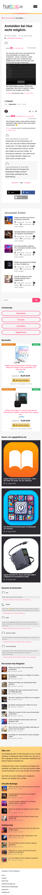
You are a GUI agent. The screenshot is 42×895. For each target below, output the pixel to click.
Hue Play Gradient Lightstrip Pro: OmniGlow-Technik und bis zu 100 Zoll (22, 802)
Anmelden (21, 326)
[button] (13, 192)
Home (3, 875)
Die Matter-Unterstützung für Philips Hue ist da (23, 705)
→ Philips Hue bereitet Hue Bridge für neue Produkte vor (17, 642)
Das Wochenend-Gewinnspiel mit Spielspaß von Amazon (20, 528)
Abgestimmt (12, 104)
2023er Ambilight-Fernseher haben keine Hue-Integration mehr (23, 720)
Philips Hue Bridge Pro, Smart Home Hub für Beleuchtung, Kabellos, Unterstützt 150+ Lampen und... (21, 412)
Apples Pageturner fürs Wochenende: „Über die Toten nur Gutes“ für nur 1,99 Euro (20, 480)
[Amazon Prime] (21, 372)
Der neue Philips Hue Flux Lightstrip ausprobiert (23, 858)
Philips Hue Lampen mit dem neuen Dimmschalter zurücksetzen (24, 713)
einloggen (27, 182)
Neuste (19, 104)
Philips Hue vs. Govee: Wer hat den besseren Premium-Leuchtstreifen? (22, 851)
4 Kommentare (26, 255)
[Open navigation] (35, 6)
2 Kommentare (26, 224)
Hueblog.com (15, 778)
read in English (18, 226)
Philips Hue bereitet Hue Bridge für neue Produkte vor (24, 809)
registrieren (15, 182)
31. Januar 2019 (11, 130)
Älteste (24, 104)
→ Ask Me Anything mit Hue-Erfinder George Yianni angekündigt (19, 657)
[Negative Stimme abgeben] (36, 111)
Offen (6, 104)
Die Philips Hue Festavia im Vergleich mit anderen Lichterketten (24, 676)
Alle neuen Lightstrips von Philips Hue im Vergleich (24, 697)
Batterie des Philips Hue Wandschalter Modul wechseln (22, 683)
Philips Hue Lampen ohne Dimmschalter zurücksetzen (21, 668)
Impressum (5, 889)
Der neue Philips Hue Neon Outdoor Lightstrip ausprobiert (23, 843)
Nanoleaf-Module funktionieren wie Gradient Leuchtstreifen (22, 794)
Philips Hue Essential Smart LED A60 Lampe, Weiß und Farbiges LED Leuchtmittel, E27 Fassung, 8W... (21, 367)
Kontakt (21, 319)
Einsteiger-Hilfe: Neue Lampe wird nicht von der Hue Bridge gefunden (23, 690)
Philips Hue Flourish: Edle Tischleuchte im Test (23, 836)
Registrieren (21, 332)
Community (9, 18)
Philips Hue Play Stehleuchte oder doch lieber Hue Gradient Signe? (24, 829)
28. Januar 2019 (28, 93)
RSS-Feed (5, 881)
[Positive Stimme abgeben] (29, 111)
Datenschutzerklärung (8, 884)
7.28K (13, 116)
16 (11, 48)
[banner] (13, 6)
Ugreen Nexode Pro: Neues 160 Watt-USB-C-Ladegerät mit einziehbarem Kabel (20, 576)
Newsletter (21, 313)
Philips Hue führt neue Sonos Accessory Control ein (24, 787)
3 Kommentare (26, 238)
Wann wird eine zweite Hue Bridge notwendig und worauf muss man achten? (24, 728)
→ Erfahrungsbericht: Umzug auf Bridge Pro (13, 613)
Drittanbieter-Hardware (14, 38)
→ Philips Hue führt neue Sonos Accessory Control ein (16, 599)
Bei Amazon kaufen (22, 380)
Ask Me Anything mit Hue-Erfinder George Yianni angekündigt (23, 817)
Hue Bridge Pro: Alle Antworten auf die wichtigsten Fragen (24, 735)
